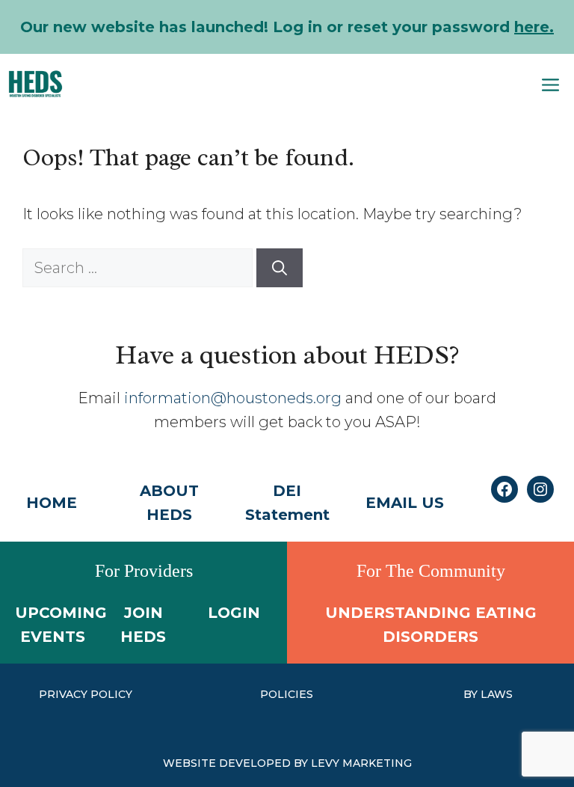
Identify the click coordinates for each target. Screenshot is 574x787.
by (472, 694)
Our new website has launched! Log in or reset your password (287, 27)
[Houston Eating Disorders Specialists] (35, 83)
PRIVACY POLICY (85, 694)
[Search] (279, 267)
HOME (51, 503)
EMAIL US (404, 503)
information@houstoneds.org (233, 398)
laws (497, 694)
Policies (286, 694)
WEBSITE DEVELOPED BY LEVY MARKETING (287, 763)
